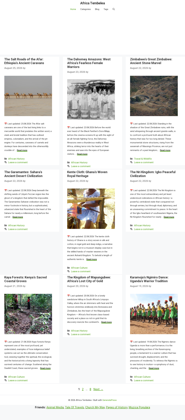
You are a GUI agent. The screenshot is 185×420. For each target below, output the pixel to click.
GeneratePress (109, 400)
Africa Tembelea (92, 3)
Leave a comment (18, 162)
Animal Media (55, 407)
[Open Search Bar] (113, 9)
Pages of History (116, 407)
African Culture (79, 267)
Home (73, 9)
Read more (22, 150)
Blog (97, 9)
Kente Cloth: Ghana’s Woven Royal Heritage (87, 174)
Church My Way (95, 407)
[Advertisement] (92, 34)
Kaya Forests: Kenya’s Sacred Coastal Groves (25, 279)
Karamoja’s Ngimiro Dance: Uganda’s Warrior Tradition (149, 279)
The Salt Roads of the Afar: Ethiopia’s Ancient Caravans (24, 61)
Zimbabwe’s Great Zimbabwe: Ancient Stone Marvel (151, 61)
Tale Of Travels (74, 407)
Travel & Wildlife (143, 158)
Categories (85, 9)
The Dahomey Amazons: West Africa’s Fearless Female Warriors (89, 63)
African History (16, 158)
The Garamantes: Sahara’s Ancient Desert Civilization (23, 174)
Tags (106, 9)
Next (98, 389)
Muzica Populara (139, 407)
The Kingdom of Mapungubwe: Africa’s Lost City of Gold (89, 279)
